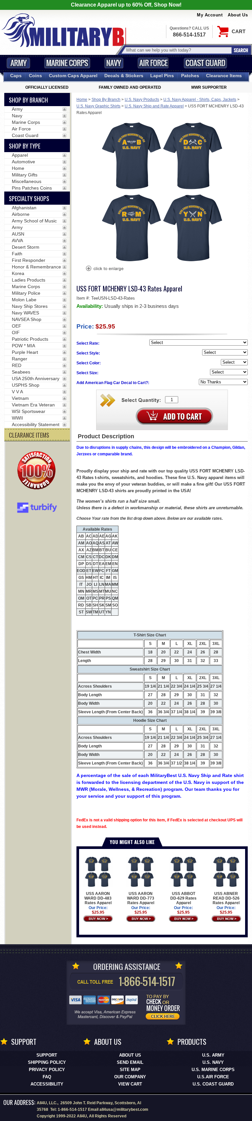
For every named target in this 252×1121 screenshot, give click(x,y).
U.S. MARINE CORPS (213, 1069)
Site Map (130, 1069)
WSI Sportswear (28, 411)
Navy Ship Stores (30, 306)
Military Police (26, 293)
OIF (16, 332)
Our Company (130, 1076)
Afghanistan (24, 207)
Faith (17, 253)
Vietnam (20, 398)
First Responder (28, 260)
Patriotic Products (30, 339)
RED (16, 365)
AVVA (17, 240)
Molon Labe (24, 299)
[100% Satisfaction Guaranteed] (38, 471)
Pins (162, 75)
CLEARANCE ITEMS (29, 435)
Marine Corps (67, 63)
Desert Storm (25, 247)
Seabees (21, 372)
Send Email (130, 1062)
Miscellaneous (26, 181)
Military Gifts (24, 174)
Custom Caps (73, 75)
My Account (209, 14)
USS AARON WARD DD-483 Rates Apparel (98, 898)
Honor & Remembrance (36, 266)
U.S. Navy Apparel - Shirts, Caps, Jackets (199, 99)
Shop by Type (24, 146)
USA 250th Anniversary (35, 378)
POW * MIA (23, 345)
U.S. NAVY (213, 1062)
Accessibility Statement (35, 424)
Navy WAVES (25, 312)
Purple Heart (25, 352)
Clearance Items (224, 75)
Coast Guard (205, 63)
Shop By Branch (106, 99)
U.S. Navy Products (142, 99)
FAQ (47, 1076)
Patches (190, 75)
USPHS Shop (25, 385)
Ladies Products (28, 280)
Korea (18, 273)
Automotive (23, 161)
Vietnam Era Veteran (33, 404)
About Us (238, 14)
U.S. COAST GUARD (213, 1084)
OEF (16, 326)
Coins (35, 75)
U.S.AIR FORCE (213, 1076)
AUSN (18, 234)
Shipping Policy (47, 1062)
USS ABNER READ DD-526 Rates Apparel (226, 898)
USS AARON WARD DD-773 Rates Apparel (140, 898)
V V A (17, 391)
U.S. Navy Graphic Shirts (98, 106)
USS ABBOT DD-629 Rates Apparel (183, 898)
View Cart (130, 1084)
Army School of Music (34, 220)
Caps (16, 75)
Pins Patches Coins (32, 188)
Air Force (153, 63)
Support (46, 1055)
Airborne (21, 214)
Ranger (19, 358)
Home (81, 99)
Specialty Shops (29, 198)
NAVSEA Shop (26, 319)
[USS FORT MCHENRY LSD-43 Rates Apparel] (104, 269)
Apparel (20, 155)
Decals (123, 75)
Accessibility (47, 1084)
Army (18, 63)
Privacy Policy (47, 1069)
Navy (113, 63)
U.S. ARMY (213, 1055)
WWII (17, 418)
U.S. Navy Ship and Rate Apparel (154, 106)
